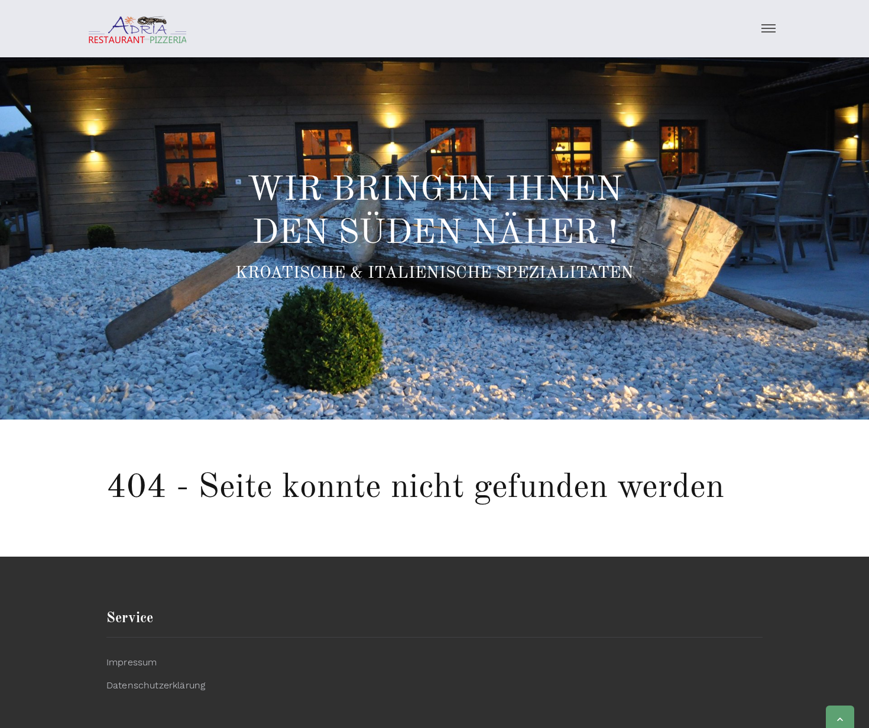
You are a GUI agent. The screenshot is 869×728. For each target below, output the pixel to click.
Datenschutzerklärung (155, 685)
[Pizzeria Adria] (137, 28)
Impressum (131, 662)
